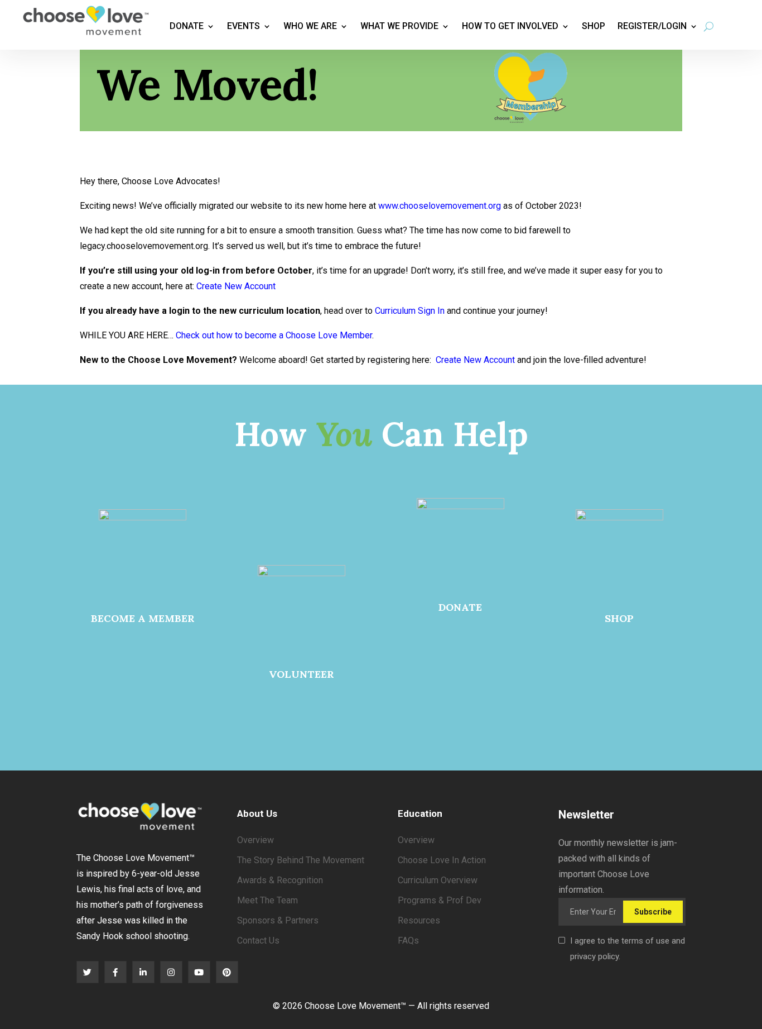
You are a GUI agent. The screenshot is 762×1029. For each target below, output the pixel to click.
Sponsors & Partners (278, 920)
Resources (419, 920)
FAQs (408, 940)
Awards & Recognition (280, 880)
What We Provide (399, 26)
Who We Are (310, 26)
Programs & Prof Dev (439, 900)
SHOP (619, 618)
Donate (187, 26)
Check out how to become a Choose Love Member (274, 335)
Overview (255, 840)
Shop (593, 26)
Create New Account (236, 286)
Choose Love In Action (442, 860)
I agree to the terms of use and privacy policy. (627, 948)
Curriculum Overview (438, 880)
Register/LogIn (652, 26)
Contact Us (258, 940)
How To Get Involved (510, 26)
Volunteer (301, 674)
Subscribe (653, 911)
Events (243, 26)
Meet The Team (267, 900)
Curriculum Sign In (410, 310)
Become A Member (143, 618)
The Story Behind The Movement (300, 860)
